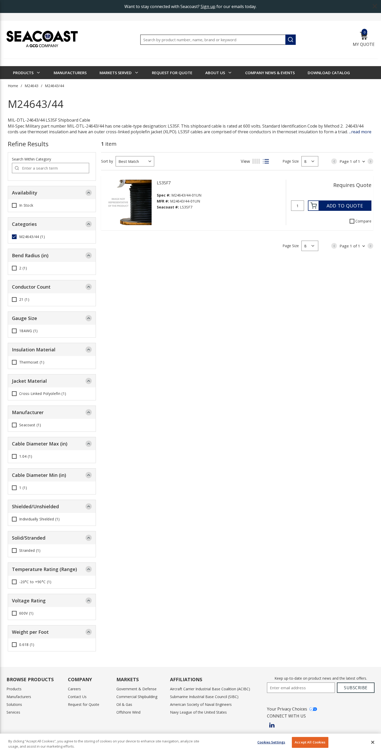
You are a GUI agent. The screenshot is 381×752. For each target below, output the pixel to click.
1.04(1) (25, 456)
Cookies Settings (271, 742)
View (245, 161)
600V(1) (26, 613)
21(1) (24, 299)
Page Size (291, 161)
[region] (190, 743)
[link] (334, 161)
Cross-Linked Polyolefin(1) (42, 393)
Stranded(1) (30, 550)
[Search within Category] (17, 168)
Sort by (107, 161)
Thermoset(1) (31, 362)
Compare (363, 221)
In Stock (26, 205)
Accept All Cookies (310, 742)
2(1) (23, 268)
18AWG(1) (28, 331)
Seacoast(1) (30, 425)
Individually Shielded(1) (39, 519)
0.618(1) (26, 644)
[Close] (372, 742)
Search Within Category (31, 159)
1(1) (23, 487)
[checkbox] (14, 205)
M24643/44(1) (32, 236)
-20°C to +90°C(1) (35, 582)
